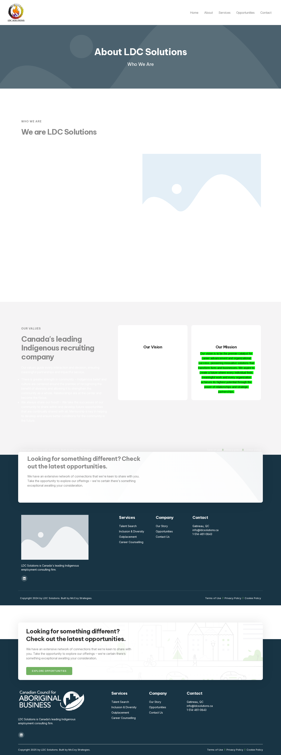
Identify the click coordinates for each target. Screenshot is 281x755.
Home (194, 13)
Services (224, 13)
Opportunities (245, 13)
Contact (265, 13)
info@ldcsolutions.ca (205, 530)
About (208, 13)
